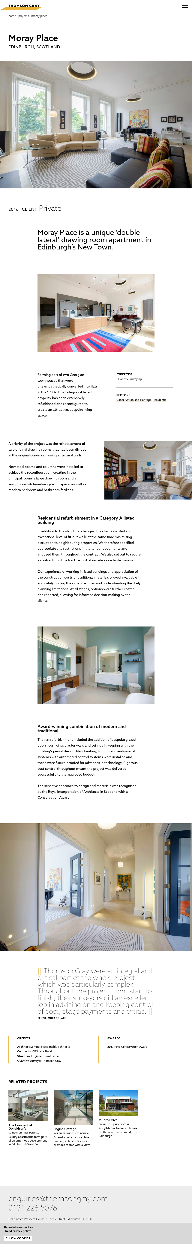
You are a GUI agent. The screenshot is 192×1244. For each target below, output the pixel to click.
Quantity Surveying (129, 379)
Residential (160, 400)
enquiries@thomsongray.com (58, 1199)
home (12, 16)
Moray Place (39, 16)
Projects (23, 16)
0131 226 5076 (32, 1208)
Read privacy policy (15, 1232)
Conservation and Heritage (133, 400)
